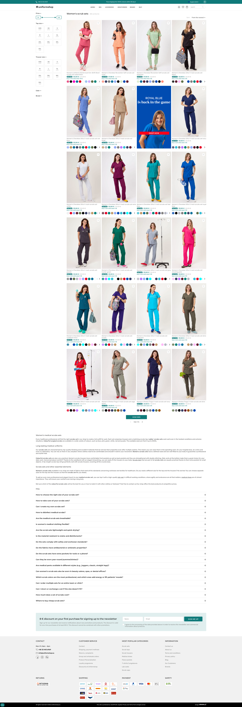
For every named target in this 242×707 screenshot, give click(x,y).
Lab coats (125, 667)
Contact (82, 646)
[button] (121, 495)
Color (38, 91)
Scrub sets (126, 646)
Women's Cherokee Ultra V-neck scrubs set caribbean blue (82, 337)
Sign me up (193, 619)
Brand (38, 96)
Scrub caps (126, 670)
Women (93, 7)
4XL (57, 42)
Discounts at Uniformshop (88, 667)
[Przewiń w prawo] (98, 81)
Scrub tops (126, 650)
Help (140, 7)
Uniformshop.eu (55, 704)
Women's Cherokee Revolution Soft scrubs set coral (118, 73)
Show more (136, 417)
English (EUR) (194, 2)
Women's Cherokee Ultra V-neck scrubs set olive (189, 336)
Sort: (188, 17)
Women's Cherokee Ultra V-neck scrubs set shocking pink (187, 271)
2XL (39, 42)
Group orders (122, 7)
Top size (39, 23)
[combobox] (197, 7)
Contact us (169, 646)
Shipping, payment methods (89, 650)
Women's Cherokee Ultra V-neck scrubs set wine (119, 204)
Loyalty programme (86, 663)
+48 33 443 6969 (43, 2)
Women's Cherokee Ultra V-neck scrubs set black (187, 73)
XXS (40, 28)
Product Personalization (87, 660)
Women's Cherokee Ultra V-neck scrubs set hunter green (117, 271)
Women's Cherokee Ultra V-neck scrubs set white (82, 205)
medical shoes (186, 477)
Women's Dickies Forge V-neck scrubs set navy (153, 402)
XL (57, 35)
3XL (48, 42)
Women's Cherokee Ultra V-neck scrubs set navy (189, 138)
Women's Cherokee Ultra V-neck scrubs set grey (154, 270)
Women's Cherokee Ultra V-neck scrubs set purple (117, 337)
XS (48, 28)
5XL (40, 49)
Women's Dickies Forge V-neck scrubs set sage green (118, 402)
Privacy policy (170, 656)
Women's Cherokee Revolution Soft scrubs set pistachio (153, 73)
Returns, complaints (86, 653)
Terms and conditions (172, 653)
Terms (131, 704)
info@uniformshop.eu (46, 653)
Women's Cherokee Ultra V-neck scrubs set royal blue (189, 205)
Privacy (125, 704)
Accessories (109, 7)
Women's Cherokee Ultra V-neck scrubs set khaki (117, 139)
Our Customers (170, 663)
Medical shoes (127, 656)
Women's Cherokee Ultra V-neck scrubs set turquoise (152, 337)
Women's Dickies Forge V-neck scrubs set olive (188, 402)
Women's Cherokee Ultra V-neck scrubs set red (83, 402)
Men (100, 7)
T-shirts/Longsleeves (129, 663)
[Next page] (142, 422)
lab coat (121, 477)
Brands (132, 7)
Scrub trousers (127, 653)
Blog (166, 660)
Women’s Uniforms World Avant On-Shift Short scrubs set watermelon (83, 73)
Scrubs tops (137, 460)
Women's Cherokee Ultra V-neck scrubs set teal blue (153, 205)
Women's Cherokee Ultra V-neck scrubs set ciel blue (83, 139)
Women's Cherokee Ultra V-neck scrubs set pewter (82, 271)
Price (38, 13)
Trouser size (40, 57)
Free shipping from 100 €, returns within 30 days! (121, 2)
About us (168, 650)
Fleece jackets (127, 660)
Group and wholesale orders (89, 656)
